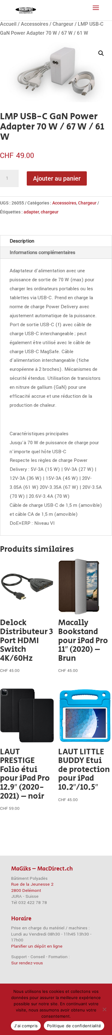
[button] (101, 53)
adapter (31, 211)
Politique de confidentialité (74, 1025)
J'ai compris (26, 1025)
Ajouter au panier (57, 178)
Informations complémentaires (42, 252)
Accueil (8, 24)
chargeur (49, 211)
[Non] (104, 1009)
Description (22, 241)
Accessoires (34, 24)
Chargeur (63, 24)
